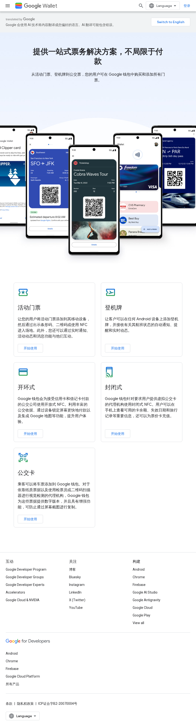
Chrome (139, 577)
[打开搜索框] (141, 6)
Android (139, 569)
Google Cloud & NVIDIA (22, 600)
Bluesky (75, 577)
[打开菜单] (7, 5)
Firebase (139, 585)
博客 (72, 569)
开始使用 (30, 348)
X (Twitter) (77, 600)
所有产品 (12, 684)
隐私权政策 (25, 703)
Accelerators (15, 592)
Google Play (141, 615)
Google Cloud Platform (23, 676)
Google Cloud (142, 608)
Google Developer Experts (25, 585)
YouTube (76, 608)
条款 (9, 703)
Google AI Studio (145, 592)
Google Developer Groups (25, 577)
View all (138, 623)
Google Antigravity (146, 600)
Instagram (77, 585)
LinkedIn (75, 592)
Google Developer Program (26, 569)
